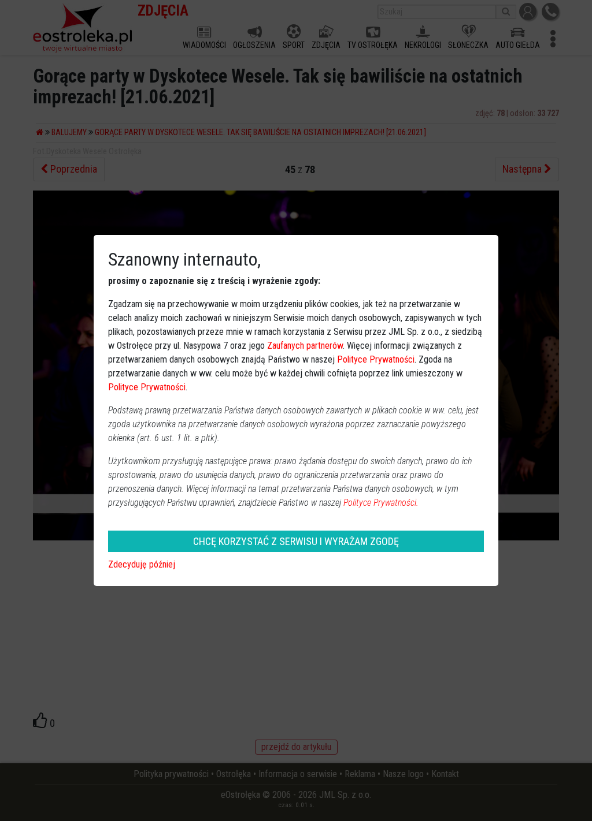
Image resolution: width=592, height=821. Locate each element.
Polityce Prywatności (376, 359)
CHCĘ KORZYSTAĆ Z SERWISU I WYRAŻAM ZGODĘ (296, 541)
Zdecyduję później (141, 564)
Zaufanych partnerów (305, 345)
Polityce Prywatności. (381, 502)
